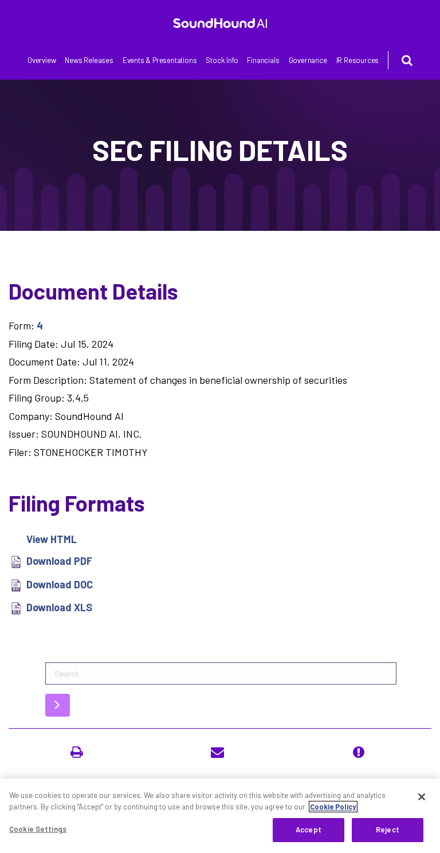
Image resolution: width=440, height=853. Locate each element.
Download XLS (59, 607)
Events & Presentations (160, 60)
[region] (220, 816)
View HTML (51, 539)
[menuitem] (41, 60)
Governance (308, 60)
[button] (79, 752)
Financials (263, 60)
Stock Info (222, 60)
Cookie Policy (333, 806)
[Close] (421, 796)
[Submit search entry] (57, 705)
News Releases (89, 60)
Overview (42, 60)
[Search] (400, 60)
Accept (308, 829)
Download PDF (59, 561)
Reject (387, 829)
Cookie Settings (37, 829)
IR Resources (357, 60)
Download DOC (59, 584)
